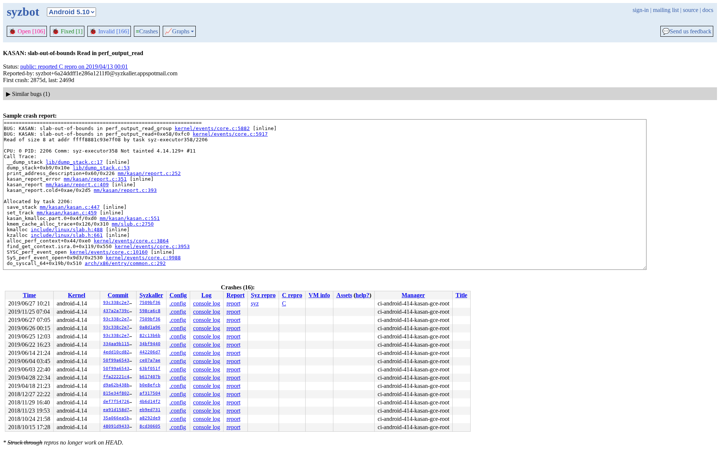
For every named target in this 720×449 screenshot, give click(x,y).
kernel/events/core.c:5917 (230, 134)
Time (29, 295)
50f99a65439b (119, 360)
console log (206, 303)
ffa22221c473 (119, 376)
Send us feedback (686, 31)
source (690, 10)
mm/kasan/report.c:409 (77, 184)
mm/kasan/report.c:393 (125, 190)
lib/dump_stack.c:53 (101, 168)
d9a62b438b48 (119, 385)
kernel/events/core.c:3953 (152, 246)
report (233, 303)
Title (461, 295)
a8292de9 (150, 418)
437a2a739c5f (119, 310)
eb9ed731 (150, 409)
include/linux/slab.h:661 (67, 235)
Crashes (147, 31)
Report (235, 295)
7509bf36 (150, 302)
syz (255, 303)
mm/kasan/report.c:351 (95, 179)
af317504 (150, 393)
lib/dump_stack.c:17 (74, 162)
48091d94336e (119, 426)
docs (707, 10)
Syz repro (263, 295)
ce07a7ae (150, 360)
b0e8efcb (150, 385)
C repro (292, 295)
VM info (319, 295)
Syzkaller (151, 295)
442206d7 (150, 352)
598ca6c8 (150, 310)
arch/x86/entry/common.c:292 (125, 263)
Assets (344, 295)
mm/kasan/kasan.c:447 (70, 207)
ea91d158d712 (119, 409)
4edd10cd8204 (119, 352)
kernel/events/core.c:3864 (131, 241)
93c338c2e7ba (119, 302)
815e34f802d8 (119, 393)
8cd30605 (150, 426)
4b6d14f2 (150, 401)
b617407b (150, 376)
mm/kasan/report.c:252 (149, 173)
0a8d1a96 (150, 327)
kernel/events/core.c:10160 (109, 252)
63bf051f (150, 368)
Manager (413, 295)
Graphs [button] (177, 31)
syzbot (23, 11)
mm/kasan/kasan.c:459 (67, 213)
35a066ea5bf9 (119, 418)
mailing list (666, 10)
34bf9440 (150, 343)
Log (206, 295)
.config (178, 303)
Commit (118, 295)
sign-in (641, 10)
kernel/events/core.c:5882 (212, 128)
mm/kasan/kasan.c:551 (130, 218)
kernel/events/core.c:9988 (143, 257)
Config (178, 295)
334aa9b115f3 (119, 343)
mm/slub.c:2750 (133, 224)
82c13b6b (150, 335)
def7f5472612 (119, 401)
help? (362, 295)
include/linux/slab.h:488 (67, 229)
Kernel (76, 295)
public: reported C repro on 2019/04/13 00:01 (74, 66)
